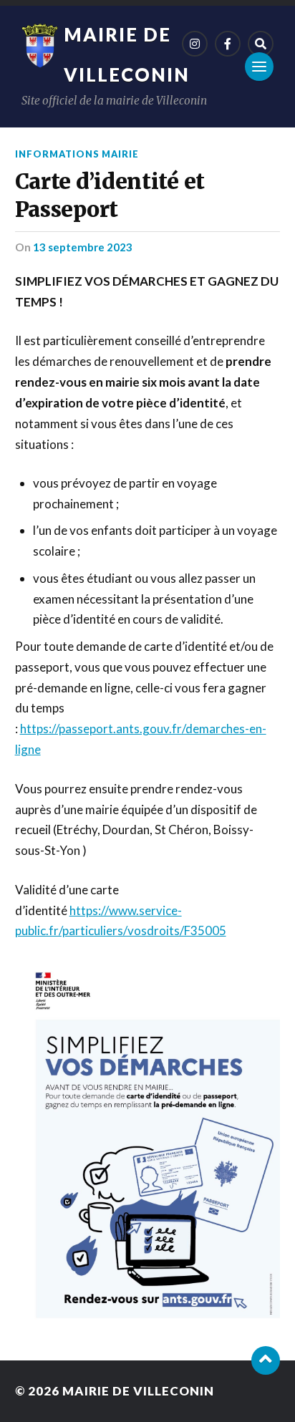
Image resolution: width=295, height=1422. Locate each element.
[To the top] (265, 1360)
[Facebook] (228, 44)
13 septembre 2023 (82, 247)
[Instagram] (195, 44)
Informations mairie (77, 154)
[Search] (261, 44)
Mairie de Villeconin (138, 1390)
